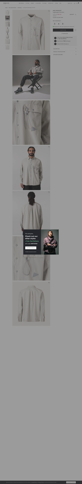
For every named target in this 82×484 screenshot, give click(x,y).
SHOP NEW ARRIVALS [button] (31, 247)
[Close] (57, 230)
